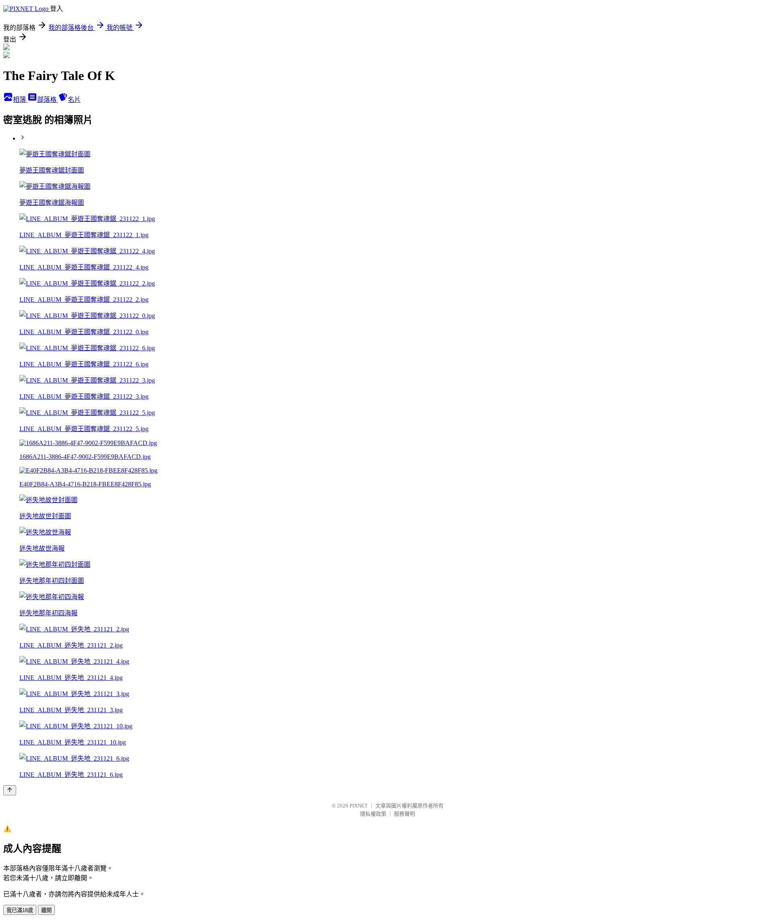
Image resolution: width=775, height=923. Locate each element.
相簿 (20, 99)
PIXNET (359, 806)
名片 (74, 99)
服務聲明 (404, 814)
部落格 (47, 99)
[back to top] (9, 790)
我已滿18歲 (19, 910)
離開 (46, 910)
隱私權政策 (373, 814)
